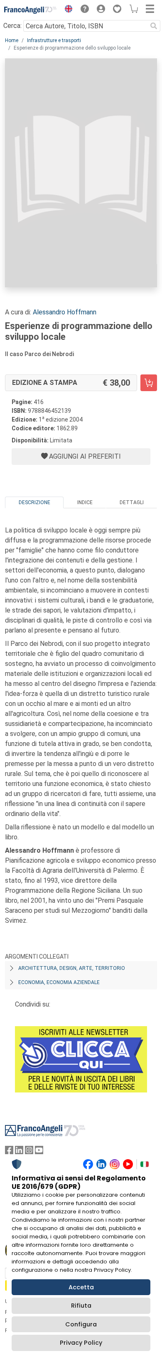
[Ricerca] (153, 26)
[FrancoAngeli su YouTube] (39, 1152)
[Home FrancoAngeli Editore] (30, 10)
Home (11, 40)
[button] (66, 10)
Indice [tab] (85, 502)
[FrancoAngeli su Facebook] (9, 1152)
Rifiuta (81, 1305)
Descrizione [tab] (34, 502)
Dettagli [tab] (132, 502)
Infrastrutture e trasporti (54, 40)
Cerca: (12, 26)
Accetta (81, 1287)
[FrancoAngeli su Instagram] (29, 1152)
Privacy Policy (81, 1342)
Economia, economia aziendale (59, 982)
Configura (81, 1324)
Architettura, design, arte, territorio (71, 968)
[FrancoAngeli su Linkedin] (19, 1152)
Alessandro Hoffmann (64, 312)
